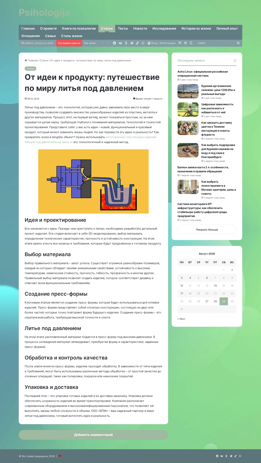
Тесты (123, 28)
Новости (140, 28)
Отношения (30, 36)
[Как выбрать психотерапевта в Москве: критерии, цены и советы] (188, 187)
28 (215, 301)
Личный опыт (227, 28)
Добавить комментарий (93, 435)
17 (182, 293)
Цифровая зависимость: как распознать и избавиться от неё (217, 108)
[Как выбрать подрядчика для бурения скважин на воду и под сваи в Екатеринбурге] (188, 150)
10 (181, 285)
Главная (28, 28)
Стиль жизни (71, 36)
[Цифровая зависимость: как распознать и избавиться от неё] (188, 109)
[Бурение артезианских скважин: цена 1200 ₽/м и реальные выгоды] (188, 91)
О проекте (48, 28)
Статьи (107, 28)
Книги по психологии (79, 28)
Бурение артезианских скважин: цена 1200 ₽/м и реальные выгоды (218, 90)
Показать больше (207, 229)
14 (215, 285)
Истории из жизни (196, 28)
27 (206, 301)
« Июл (181, 318)
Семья (50, 36)
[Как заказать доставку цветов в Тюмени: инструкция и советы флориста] (188, 128)
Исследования (164, 28)
